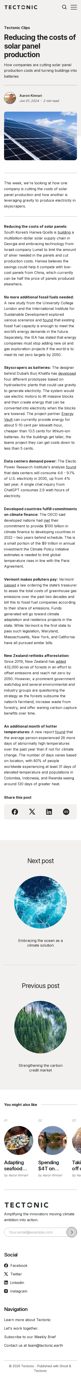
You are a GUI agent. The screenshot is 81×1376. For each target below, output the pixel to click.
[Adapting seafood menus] (18, 1140)
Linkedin (17, 1282)
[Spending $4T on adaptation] (52, 1140)
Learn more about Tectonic (27, 1319)
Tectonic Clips (17, 27)
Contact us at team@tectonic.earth (33, 1345)
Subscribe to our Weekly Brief (30, 1337)
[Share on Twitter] (32, 812)
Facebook (18, 1265)
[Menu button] (74, 7)
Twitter (16, 1274)
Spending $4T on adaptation (49, 1165)
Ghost (64, 1366)
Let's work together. (21, 1328)
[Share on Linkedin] (49, 812)
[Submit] (72, 1232)
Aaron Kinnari (30, 95)
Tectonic (27, 1366)
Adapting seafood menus (14, 1165)
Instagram (18, 1291)
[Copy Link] (66, 812)
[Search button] (65, 7)
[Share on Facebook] (15, 812)
